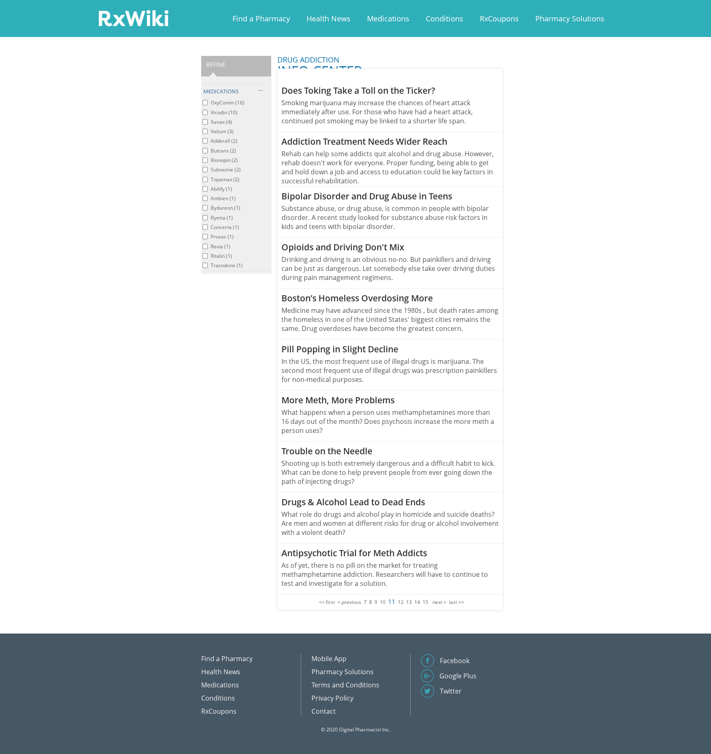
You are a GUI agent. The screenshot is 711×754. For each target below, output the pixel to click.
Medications (388, 18)
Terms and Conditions (345, 684)
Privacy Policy (332, 698)
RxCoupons (499, 18)
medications (221, 91)
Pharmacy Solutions (569, 18)
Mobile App (328, 658)
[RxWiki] (133, 17)
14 (417, 602)
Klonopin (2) (224, 160)
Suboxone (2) (226, 169)
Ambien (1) (223, 198)
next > (439, 602)
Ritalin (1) (221, 255)
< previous (349, 602)
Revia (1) (220, 246)
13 (409, 602)
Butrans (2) (223, 150)
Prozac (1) (222, 236)
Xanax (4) (221, 121)
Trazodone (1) (227, 265)
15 (425, 602)
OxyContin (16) (227, 102)
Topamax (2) (225, 179)
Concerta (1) (225, 227)
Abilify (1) (221, 188)
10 (383, 602)
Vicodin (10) (224, 112)
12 (401, 602)
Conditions (444, 18)
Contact (323, 711)
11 (391, 601)
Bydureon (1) (225, 207)
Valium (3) (222, 131)
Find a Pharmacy (261, 18)
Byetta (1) (222, 217)
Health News (329, 18)
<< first (327, 602)
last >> (456, 602)
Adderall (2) (224, 140)
